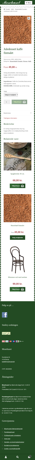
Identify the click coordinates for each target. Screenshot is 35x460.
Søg (17, 457)
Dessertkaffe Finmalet (21, 9)
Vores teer (7, 439)
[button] (28, 18)
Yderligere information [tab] (10, 118)
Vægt (5, 91)
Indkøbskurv (27, 455)
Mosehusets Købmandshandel (13, 429)
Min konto (6, 457)
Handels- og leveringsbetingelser (14, 442)
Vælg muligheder (17, 238)
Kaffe (12, 9)
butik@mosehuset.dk (8, 362)
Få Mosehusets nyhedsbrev (12, 435)
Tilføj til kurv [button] (16, 186)
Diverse (25, 61)
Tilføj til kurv (17, 102)
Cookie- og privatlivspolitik (12, 449)
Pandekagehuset (9, 432)
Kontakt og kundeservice (11, 445)
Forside (8, 9)
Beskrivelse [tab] (7, 113)
